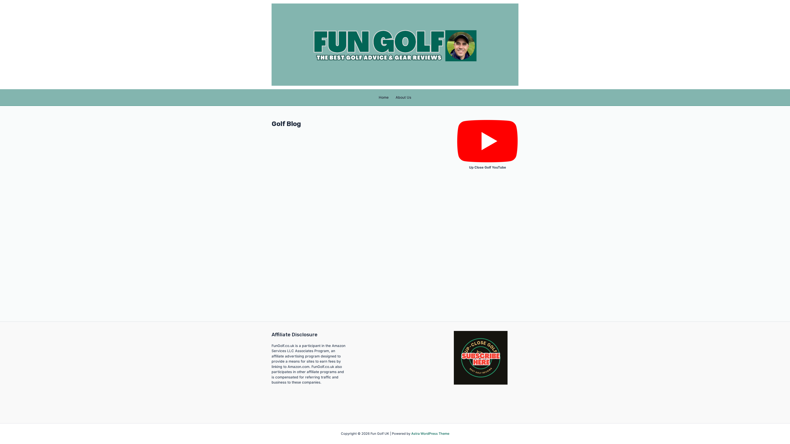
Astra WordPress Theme (430, 433)
